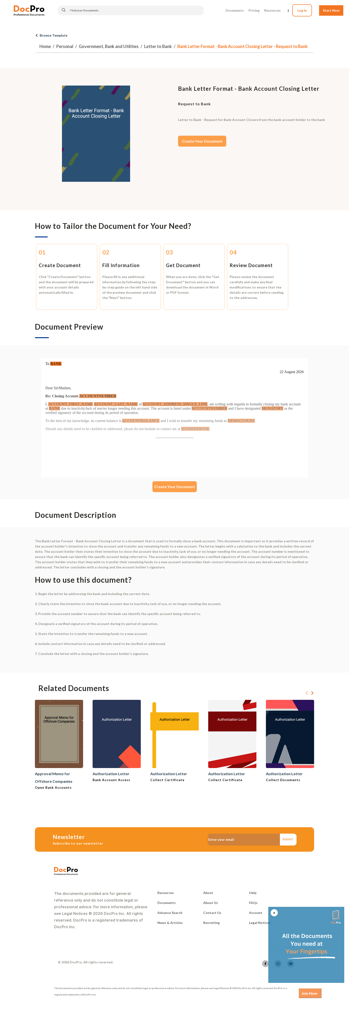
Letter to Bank (158, 46)
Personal (65, 46)
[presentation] (307, 693)
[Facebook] (265, 963)
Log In (302, 10)
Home (45, 46)
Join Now (309, 993)
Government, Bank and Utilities (108, 46)
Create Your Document (202, 141)
